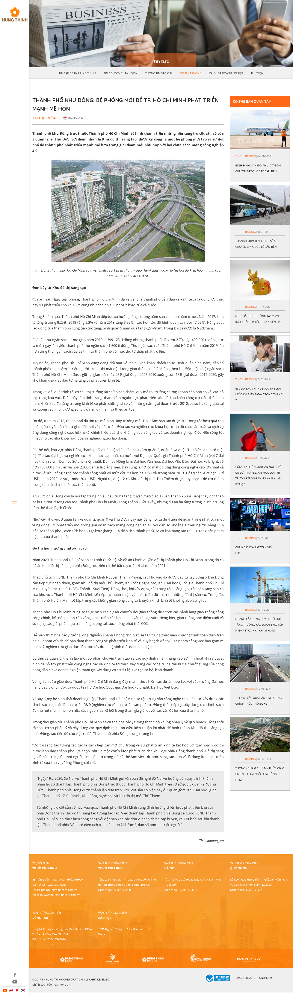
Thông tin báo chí (158, 73)
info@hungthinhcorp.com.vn (59, 890)
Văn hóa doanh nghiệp (226, 73)
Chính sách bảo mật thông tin (51, 984)
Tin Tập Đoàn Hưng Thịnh (77, 73)
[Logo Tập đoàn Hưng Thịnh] (14, 13)
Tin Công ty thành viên (120, 73)
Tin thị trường (190, 73)
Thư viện (257, 73)
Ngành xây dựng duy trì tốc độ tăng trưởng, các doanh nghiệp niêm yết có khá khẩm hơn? (259, 624)
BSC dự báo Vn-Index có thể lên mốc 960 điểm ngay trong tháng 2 (258, 394)
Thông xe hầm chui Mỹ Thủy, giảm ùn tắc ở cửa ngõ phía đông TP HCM (259, 774)
